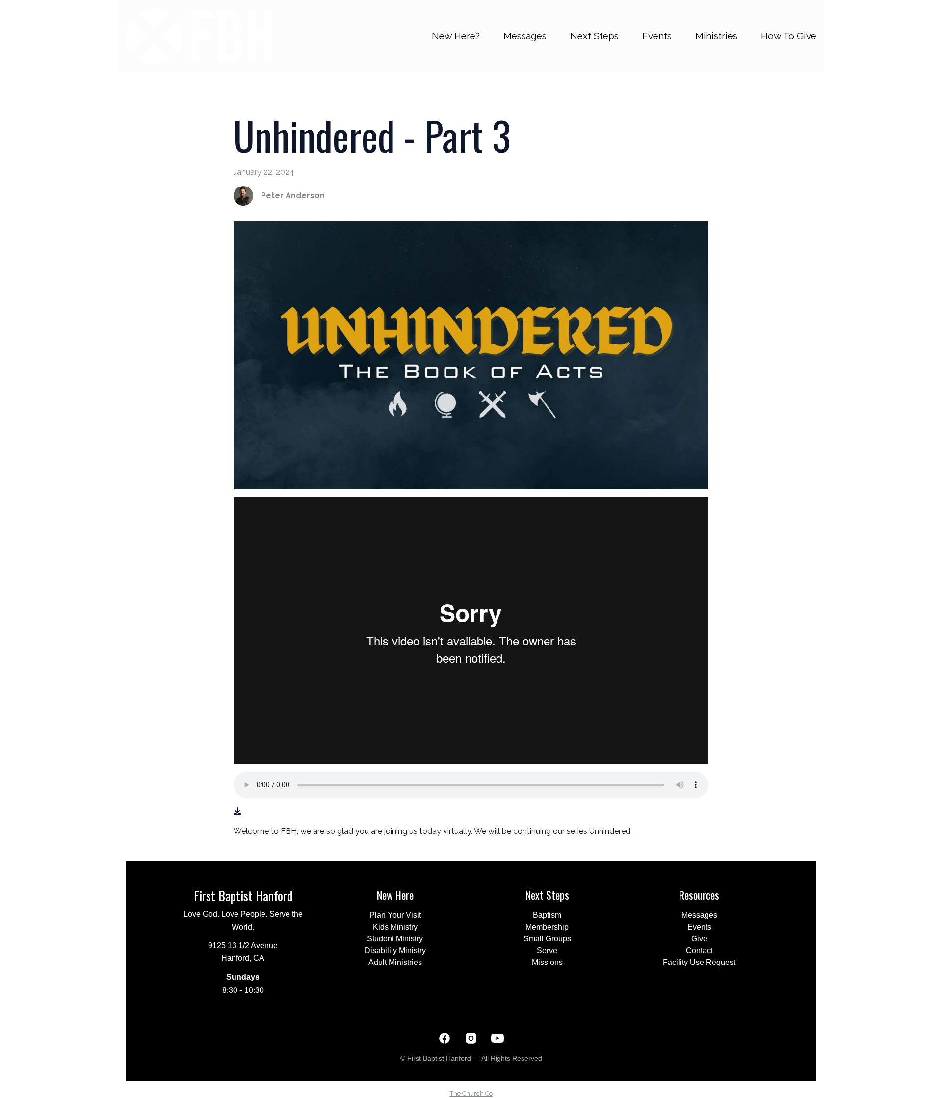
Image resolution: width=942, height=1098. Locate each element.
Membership (547, 927)
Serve (547, 950)
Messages (699, 915)
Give (699, 939)
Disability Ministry (395, 950)
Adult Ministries (395, 962)
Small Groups (547, 939)
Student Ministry (395, 939)
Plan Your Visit (395, 915)
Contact (699, 950)
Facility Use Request (699, 962)
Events (699, 927)
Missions (547, 962)
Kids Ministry (395, 927)
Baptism (547, 915)
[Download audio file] (237, 812)
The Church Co (471, 1093)
